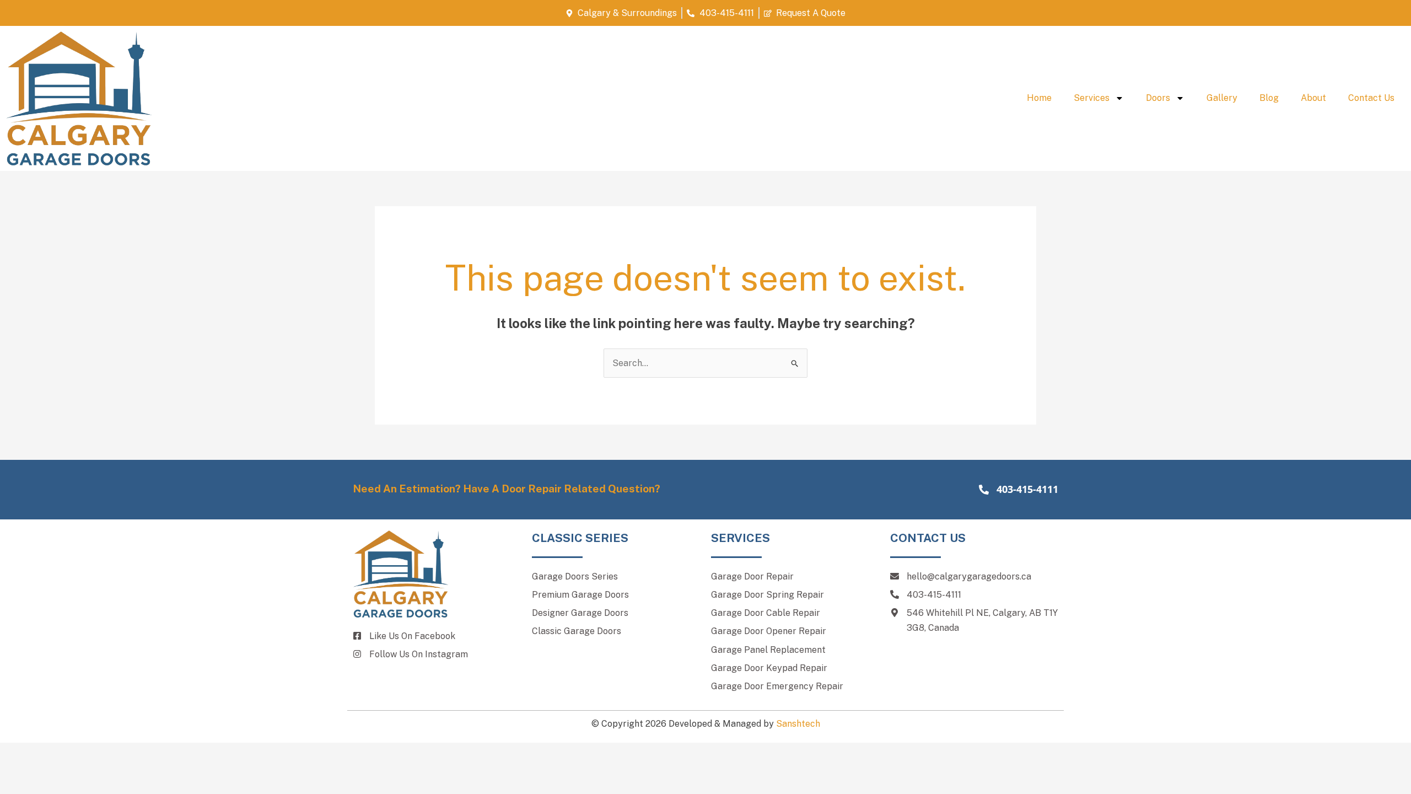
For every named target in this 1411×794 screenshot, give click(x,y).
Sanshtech (798, 723)
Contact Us (1371, 98)
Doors (1158, 98)
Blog (1269, 98)
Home (1039, 98)
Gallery (1222, 98)
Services (1092, 98)
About (1313, 98)
